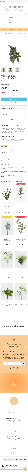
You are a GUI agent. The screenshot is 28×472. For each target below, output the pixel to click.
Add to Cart (7, 187)
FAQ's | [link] (23, 460)
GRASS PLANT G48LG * (21, 269)
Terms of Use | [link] (5, 460)
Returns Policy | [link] (18, 460)
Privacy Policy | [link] (12, 460)
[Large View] (3, 66)
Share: (2, 83)
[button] (14, 99)
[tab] (4, 144)
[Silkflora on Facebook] (10, 365)
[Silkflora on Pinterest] (17, 365)
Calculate (14, 117)
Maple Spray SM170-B (7, 269)
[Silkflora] (14, 5)
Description (4, 143)
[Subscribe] (23, 360)
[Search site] (25, 11)
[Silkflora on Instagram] (14, 365)
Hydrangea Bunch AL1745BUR (11, 466)
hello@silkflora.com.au (14, 451)
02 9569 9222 (4, 1)
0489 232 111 (18, 448)
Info (20, 87)
